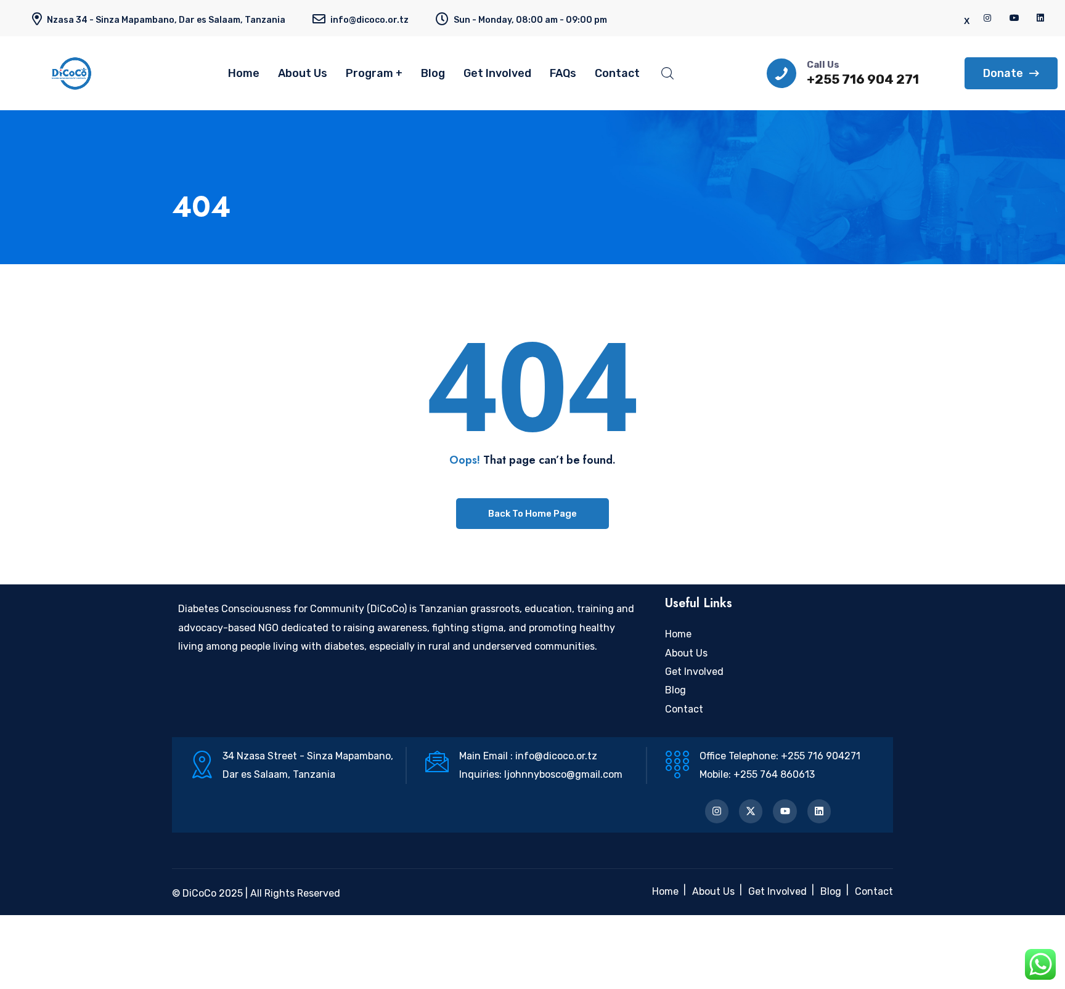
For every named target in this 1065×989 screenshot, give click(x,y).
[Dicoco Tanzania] (92, 73)
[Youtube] (784, 811)
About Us (302, 73)
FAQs (563, 73)
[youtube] (1014, 18)
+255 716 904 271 (863, 79)
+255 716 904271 (820, 756)
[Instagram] (716, 811)
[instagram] (988, 18)
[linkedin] (1041, 18)
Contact (617, 73)
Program (369, 73)
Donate (1003, 73)
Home (243, 73)
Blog (433, 73)
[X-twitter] (750, 811)
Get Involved (497, 73)
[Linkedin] (819, 811)
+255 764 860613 (774, 774)
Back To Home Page (532, 513)
